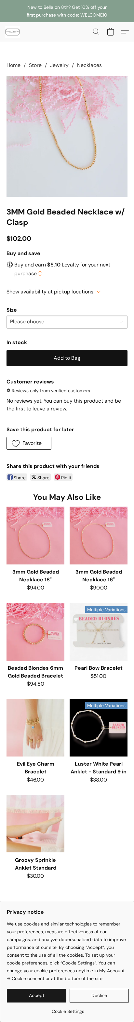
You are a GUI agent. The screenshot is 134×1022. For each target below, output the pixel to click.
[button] (13, 32)
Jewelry (59, 65)
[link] (68, 1009)
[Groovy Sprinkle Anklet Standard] (35, 824)
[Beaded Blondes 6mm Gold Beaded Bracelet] (35, 632)
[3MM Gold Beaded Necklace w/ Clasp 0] (67, 136)
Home (13, 65)
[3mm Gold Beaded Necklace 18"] (35, 535)
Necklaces (89, 65)
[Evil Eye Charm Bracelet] (35, 728)
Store (35, 65)
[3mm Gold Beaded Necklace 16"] (98, 535)
